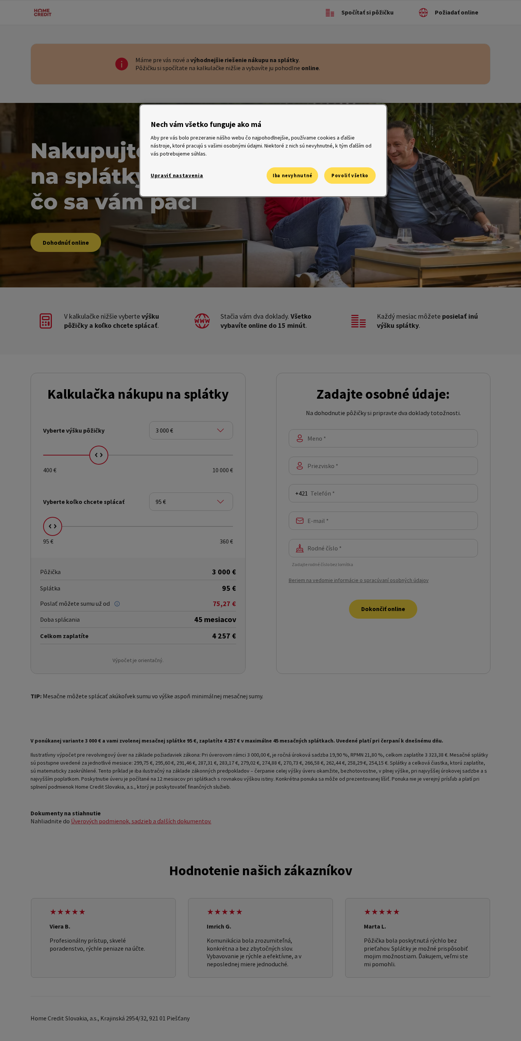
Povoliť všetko (349, 175)
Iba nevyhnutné (292, 175)
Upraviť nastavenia (177, 175)
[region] (263, 150)
